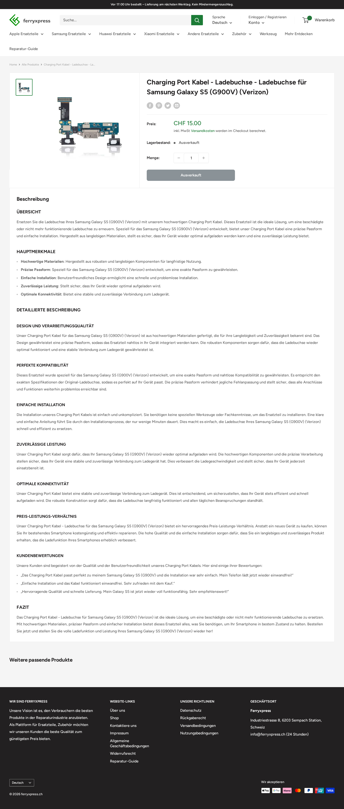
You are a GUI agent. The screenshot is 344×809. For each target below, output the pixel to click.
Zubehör (239, 34)
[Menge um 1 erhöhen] (204, 158)
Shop (114, 718)
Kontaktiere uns (123, 725)
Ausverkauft (191, 175)
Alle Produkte (30, 64)
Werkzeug (268, 34)
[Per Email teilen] (176, 105)
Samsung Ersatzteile (69, 34)
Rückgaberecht (193, 718)
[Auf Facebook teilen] (150, 105)
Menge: (153, 158)
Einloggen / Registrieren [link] (267, 17)
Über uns (117, 710)
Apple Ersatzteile (23, 34)
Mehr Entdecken (299, 34)
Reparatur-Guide (23, 49)
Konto (255, 22)
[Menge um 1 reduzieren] (179, 158)
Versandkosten (203, 131)
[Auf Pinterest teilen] (159, 105)
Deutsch (18, 782)
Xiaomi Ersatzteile (159, 34)
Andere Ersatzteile (203, 34)
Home (13, 64)
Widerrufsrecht (123, 753)
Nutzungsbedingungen (199, 733)
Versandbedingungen (198, 725)
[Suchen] (197, 20)
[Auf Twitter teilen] (168, 105)
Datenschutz (190, 710)
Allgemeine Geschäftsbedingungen (129, 743)
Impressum (119, 733)
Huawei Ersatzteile (115, 34)
